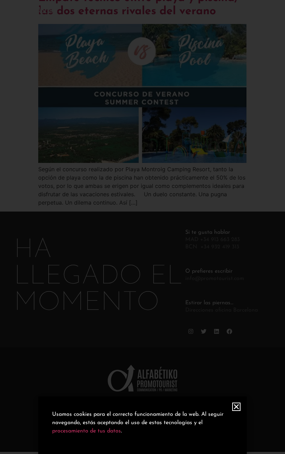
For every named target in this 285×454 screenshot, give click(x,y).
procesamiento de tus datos (86, 431)
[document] (142, 227)
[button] (236, 406)
